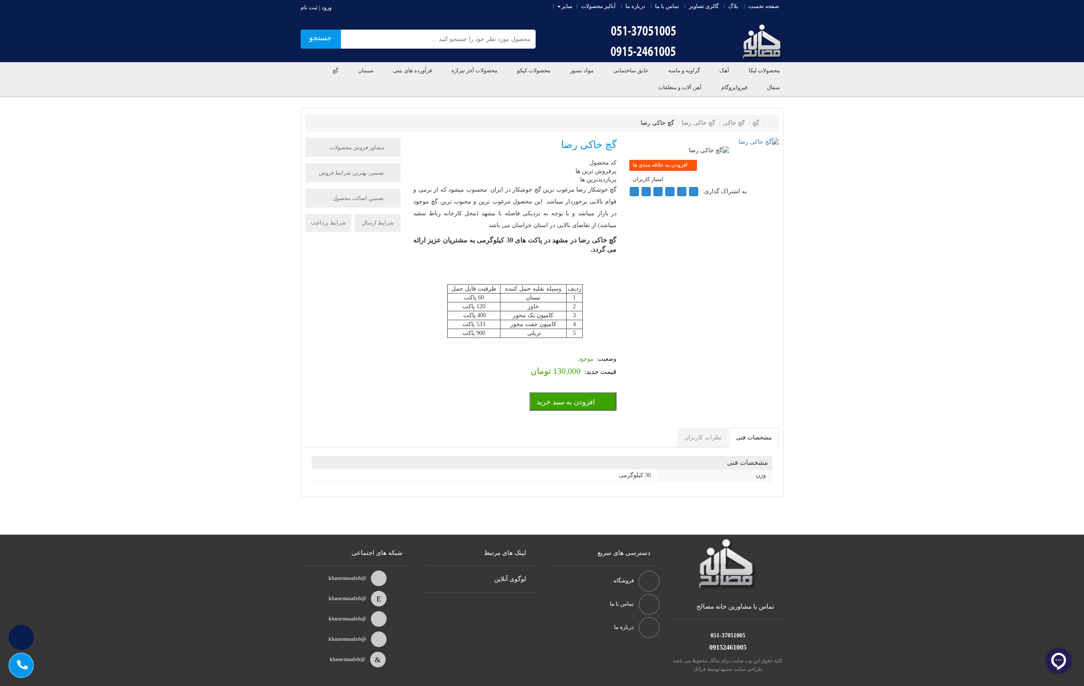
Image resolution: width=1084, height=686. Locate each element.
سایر (566, 6)
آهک (724, 70)
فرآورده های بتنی (412, 70)
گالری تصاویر (704, 6)
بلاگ (733, 6)
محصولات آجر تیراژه (474, 70)
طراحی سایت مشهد (741, 669)
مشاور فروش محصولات (357, 147)
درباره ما (635, 6)
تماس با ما (667, 6)
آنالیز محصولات (598, 6)
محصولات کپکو (533, 70)
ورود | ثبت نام (316, 7)
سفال (773, 87)
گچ (335, 70)
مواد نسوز (582, 70)
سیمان (365, 70)
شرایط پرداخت (328, 223)
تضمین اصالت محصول (359, 198)
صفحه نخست (763, 6)
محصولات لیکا (764, 70)
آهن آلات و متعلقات (680, 87)
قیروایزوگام (734, 87)
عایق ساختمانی (631, 70)
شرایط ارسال (378, 223)
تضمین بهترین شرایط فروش (352, 173)
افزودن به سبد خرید (565, 402)
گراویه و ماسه (684, 70)
